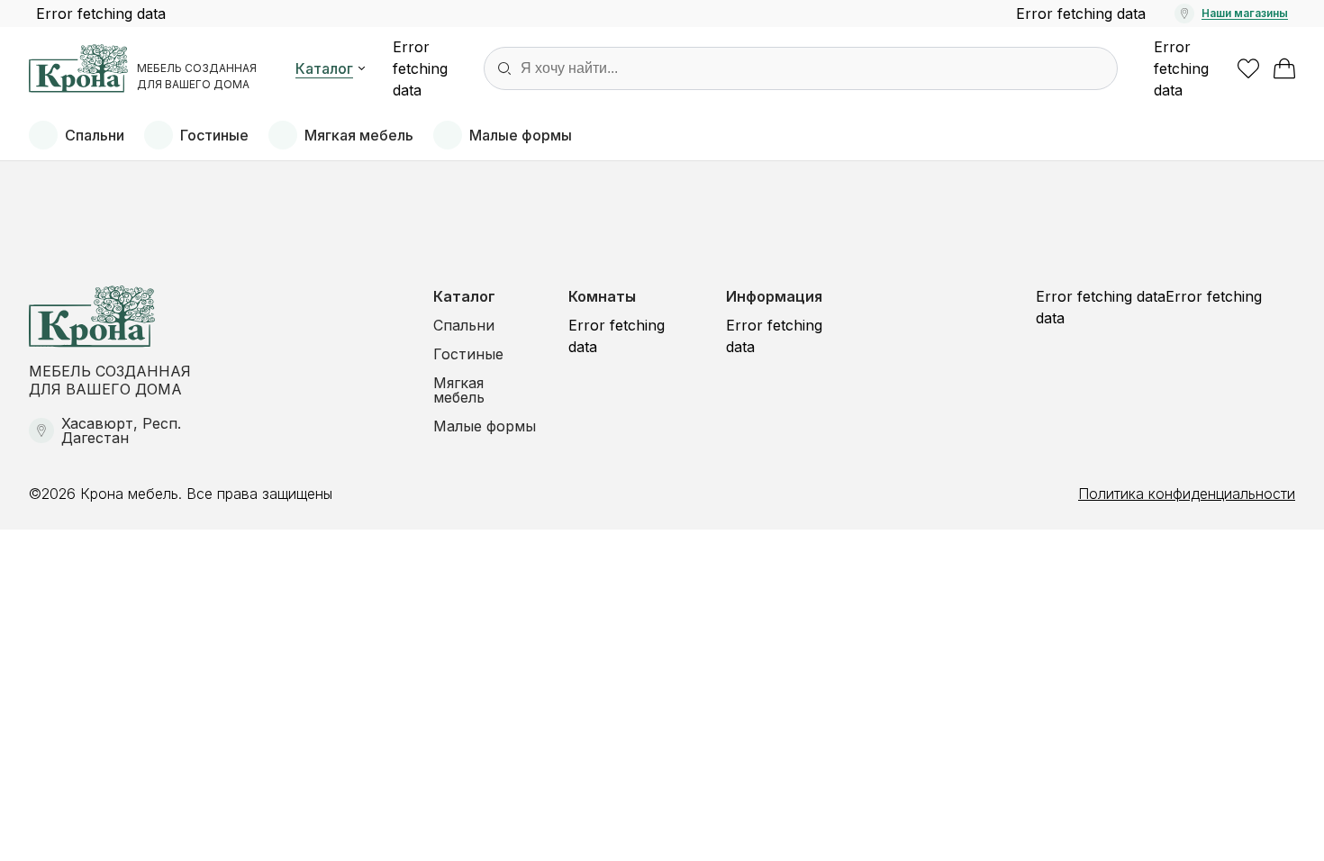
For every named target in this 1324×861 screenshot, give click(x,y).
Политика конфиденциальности (1186, 493)
